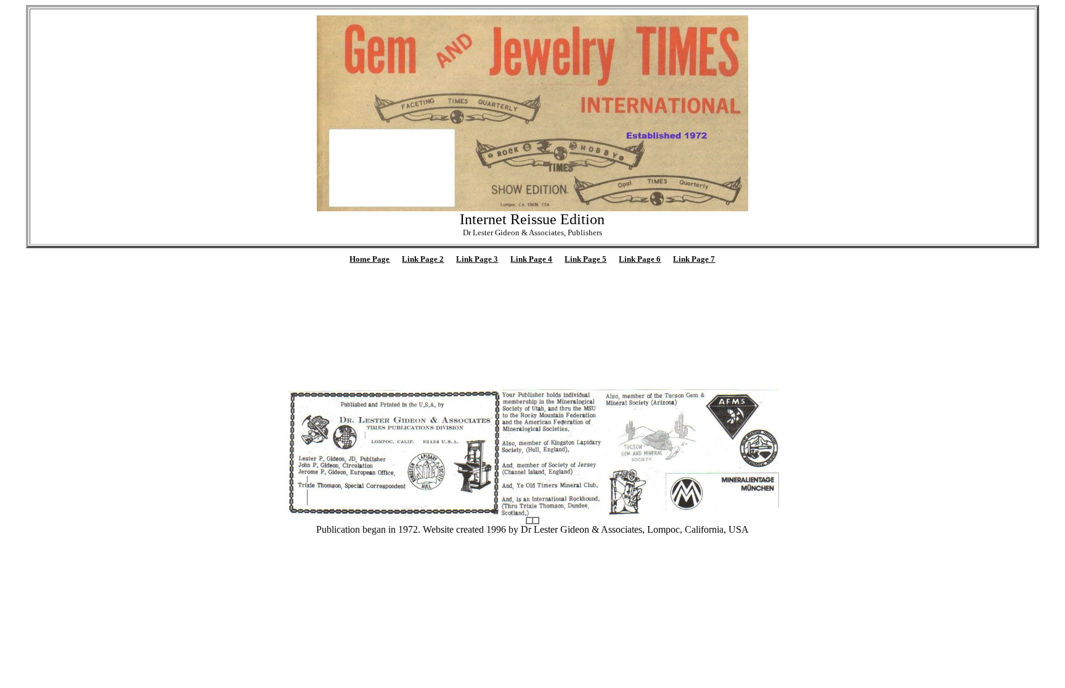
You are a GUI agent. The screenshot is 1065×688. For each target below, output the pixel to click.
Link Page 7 (694, 259)
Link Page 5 (585, 259)
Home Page (369, 259)
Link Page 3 (477, 259)
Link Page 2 (423, 259)
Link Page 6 (640, 259)
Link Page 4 (531, 259)
